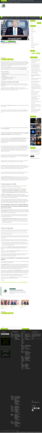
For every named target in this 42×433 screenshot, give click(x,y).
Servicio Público (5, 18)
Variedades (26, 17)
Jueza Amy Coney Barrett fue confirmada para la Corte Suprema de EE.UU (28, 336)
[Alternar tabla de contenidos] (27, 71)
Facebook (7, 355)
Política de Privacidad (23, 431)
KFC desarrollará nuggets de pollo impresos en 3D (27, 357)
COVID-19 (10, 18)
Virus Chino (21, 327)
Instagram (3, 355)
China (4, 327)
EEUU (10, 327)
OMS (14, 327)
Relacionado (4, 79)
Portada (7, 41)
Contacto (15, 2)
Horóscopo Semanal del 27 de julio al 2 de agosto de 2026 (36, 79)
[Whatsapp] (5, 59)
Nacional (4, 17)
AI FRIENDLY (18, 2)
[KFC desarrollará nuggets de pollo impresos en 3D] (22, 359)
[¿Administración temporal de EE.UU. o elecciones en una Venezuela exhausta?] (38, 137)
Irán (15, 261)
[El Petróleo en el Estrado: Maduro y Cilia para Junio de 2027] (38, 131)
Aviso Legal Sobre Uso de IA (30, 431)
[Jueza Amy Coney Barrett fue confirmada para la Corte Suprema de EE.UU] (22, 338)
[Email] (11, 59)
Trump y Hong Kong (4, 76)
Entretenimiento (17, 17)
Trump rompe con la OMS (5, 73)
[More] (12, 59)
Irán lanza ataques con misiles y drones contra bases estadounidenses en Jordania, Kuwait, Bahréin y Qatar (35, 98)
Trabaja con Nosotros (38, 431)
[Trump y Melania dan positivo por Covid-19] (14, 302)
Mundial (20, 190)
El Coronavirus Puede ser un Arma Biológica (14, 282)
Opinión (22, 17)
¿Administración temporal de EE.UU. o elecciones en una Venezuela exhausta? (35, 93)
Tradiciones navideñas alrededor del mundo (27, 365)
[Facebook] (2, 59)
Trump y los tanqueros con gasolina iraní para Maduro (9, 77)
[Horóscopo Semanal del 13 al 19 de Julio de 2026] (38, 143)
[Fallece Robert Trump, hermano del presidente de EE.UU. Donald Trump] (5, 302)
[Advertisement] (26, 10)
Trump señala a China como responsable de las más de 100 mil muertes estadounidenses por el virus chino (15, 75)
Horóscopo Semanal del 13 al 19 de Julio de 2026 (36, 102)
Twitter (18, 327)
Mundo (8, 17)
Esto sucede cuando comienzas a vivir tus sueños (28, 352)
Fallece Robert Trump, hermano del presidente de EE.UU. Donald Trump (5, 306)
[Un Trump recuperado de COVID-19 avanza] (24, 302)
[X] (3, 59)
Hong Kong (12, 327)
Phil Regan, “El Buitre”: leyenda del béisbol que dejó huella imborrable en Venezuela (36, 106)
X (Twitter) (5, 354)
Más (4, 41)
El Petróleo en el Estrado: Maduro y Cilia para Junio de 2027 (36, 82)
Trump (11, 67)
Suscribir (32, 156)
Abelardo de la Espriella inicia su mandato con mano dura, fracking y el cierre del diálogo (36, 71)
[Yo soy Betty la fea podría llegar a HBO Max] (22, 347)
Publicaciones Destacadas (34, 17)
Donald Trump (7, 327)
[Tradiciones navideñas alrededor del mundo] (22, 394)
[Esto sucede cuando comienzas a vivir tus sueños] (22, 352)
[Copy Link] (9, 59)
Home (32, 33)
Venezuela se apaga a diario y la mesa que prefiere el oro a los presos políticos (35, 61)
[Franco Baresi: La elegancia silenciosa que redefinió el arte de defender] (38, 126)
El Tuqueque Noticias (17, 339)
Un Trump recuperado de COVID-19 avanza (23, 306)
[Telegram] (7, 59)
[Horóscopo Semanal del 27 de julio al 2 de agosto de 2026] (33, 131)
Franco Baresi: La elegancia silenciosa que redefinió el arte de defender (36, 75)
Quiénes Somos (11, 2)
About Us (18, 431)
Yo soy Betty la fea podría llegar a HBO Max (28, 346)
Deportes (12, 17)
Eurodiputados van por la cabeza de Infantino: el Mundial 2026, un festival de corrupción (35, 110)
